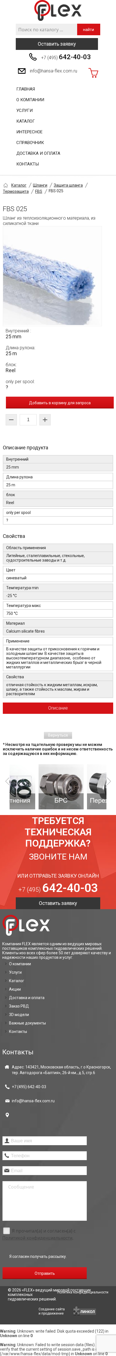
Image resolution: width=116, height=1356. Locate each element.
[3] (83, 786)
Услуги (24, 110)
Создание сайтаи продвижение (52, 1311)
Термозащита (16, 191)
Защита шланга (68, 185)
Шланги (40, 185)
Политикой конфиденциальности (37, 1238)
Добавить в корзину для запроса (60, 403)
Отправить (45, 1273)
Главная (25, 89)
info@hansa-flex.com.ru (53, 71)
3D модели (19, 1014)
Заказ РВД (19, 1006)
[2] (35, 786)
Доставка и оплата (38, 153)
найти (88, 29)
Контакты (27, 164)
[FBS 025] (52, 276)
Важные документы (27, 1023)
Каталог (25, 121)
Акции (15, 989)
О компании (30, 99)
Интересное (29, 131)
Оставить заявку (57, 44)
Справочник (30, 142)
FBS (38, 191)
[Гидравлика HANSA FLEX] (58, 10)
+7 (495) (66, 57)
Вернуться (58, 735)
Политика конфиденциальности (82, 1292)
